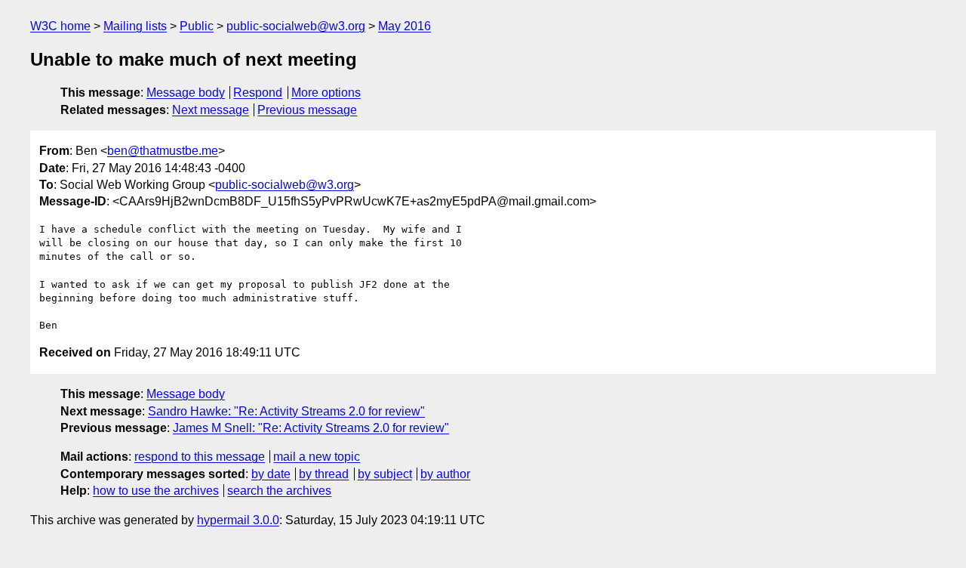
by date (271, 474)
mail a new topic (316, 456)
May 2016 (404, 26)
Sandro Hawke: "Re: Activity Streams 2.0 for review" (286, 411)
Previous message (307, 109)
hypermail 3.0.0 (238, 520)
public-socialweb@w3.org (295, 26)
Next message (210, 109)
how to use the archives (156, 490)
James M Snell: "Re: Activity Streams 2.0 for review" (311, 427)
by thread (324, 474)
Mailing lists (135, 26)
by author (445, 474)
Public (197, 26)
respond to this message (199, 456)
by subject (385, 474)
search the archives (279, 490)
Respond (257, 92)
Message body (185, 92)
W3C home (60, 26)
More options (326, 92)
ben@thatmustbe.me (162, 150)
